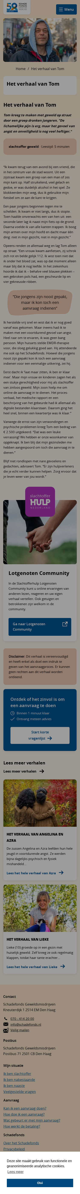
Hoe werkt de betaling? (21, 1126)
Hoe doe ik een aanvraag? (24, 1114)
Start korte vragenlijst (38, 735)
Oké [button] (40, 1183)
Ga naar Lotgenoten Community (29, 627)
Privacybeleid (14, 1149)
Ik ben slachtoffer (17, 1073)
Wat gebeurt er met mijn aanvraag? (31, 1120)
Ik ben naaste (14, 1085)
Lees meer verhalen (20, 771)
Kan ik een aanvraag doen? (24, 1108)
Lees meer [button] (15, 1172)
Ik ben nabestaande (19, 1079)
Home (21, 68)
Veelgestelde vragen (19, 1091)
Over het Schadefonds (21, 1143)
